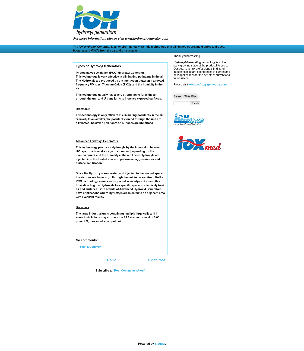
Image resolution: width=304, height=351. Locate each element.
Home (112, 260)
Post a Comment (91, 246)
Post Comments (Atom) (129, 270)
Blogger (160, 343)
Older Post (156, 260)
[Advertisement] (184, 213)
